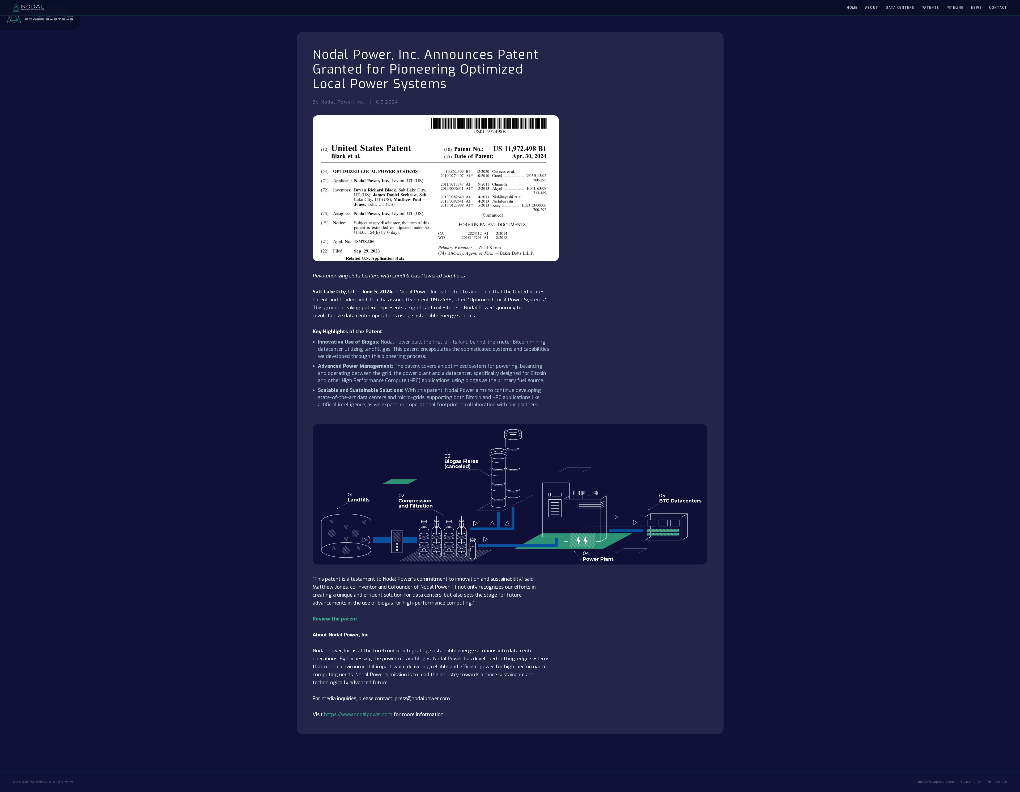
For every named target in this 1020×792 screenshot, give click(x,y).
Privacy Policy (970, 782)
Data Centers (900, 8)
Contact (998, 8)
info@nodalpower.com (936, 782)
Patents (930, 8)
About (871, 8)
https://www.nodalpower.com (358, 714)
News (976, 8)
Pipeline (955, 8)
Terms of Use (996, 782)
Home (852, 8)
